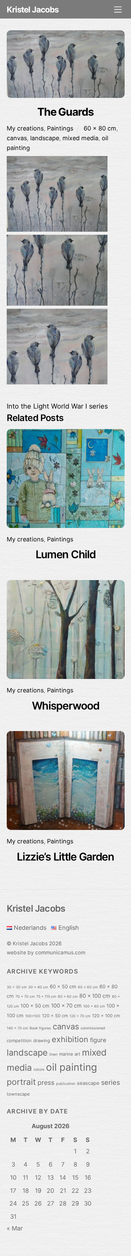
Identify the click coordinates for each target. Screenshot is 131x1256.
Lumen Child (66, 554)
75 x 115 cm (46, 996)
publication (65, 1083)
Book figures (40, 1028)
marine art (69, 1054)
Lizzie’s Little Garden (65, 856)
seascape (88, 1083)
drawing (41, 1040)
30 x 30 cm (17, 987)
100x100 (32, 1016)
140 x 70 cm (17, 1028)
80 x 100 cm (94, 996)
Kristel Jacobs (30, 943)
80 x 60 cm (68, 996)
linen (53, 1054)
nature (39, 1069)
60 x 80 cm (100, 128)
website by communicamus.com (46, 952)
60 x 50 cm (63, 987)
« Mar (15, 1228)
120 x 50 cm (55, 1015)
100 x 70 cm (66, 1005)
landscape (44, 138)
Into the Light (28, 406)
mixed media (80, 138)
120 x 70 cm (80, 1016)
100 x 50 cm (34, 1006)
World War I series (78, 406)
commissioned (93, 1028)
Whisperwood (65, 705)
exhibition (70, 1039)
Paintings (60, 128)
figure (98, 1039)
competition (19, 1040)
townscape (18, 1094)
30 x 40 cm (38, 987)
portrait (21, 1082)
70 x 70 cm (25, 996)
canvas (17, 138)
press (46, 1082)
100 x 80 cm (94, 1006)
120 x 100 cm (106, 1015)
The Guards (65, 111)
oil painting (71, 1067)
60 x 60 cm (88, 987)
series (110, 1082)
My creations (25, 128)
